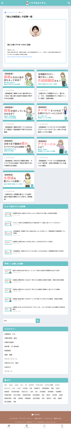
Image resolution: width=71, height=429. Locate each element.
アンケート (8, 371)
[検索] (38, 321)
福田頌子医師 (8, 398)
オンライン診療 (49, 385)
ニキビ (18, 388)
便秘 (52, 388)
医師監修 (7, 391)
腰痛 (15, 398)
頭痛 (15, 401)
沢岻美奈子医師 (26, 395)
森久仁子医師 (17, 395)
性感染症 (7, 350)
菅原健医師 (28, 398)
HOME (37, 414)
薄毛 (43, 398)
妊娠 (32, 391)
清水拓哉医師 (36, 395)
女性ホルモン (25, 391)
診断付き (49, 398)
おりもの (31, 385)
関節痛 (59, 398)
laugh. (11, 385)
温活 (43, 395)
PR (26, 385)
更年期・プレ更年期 (11, 346)
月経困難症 (58, 391)
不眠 (31, 388)
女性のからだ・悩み (11, 363)
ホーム (8, 427)
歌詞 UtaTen (57, 418)
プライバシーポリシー (26, 418)
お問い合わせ (38, 418)
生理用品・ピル (9, 334)
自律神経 (20, 398)
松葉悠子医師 (8, 395)
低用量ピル (37, 388)
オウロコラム (48, 418)
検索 (62, 427)
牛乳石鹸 (54, 395)
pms (22, 385)
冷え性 (57, 388)
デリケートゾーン (10, 359)
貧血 (55, 398)
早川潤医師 (42, 391)
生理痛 (60, 395)
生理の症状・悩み (10, 338)
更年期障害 (50, 391)
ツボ (13, 388)
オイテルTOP (14, 418)
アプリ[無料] (26, 427)
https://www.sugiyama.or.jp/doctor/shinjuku (19, 56)
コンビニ (57, 385)
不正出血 (25, 388)
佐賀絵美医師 (45, 388)
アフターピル (39, 385)
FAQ (6, 385)
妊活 (36, 391)
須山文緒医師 (8, 401)
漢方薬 (48, 395)
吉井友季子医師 (15, 391)
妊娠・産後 (8, 355)
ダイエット (7, 388)
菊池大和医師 (36, 398)
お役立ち (7, 367)
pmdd (16, 385)
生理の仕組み (9, 342)
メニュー (44, 427)
